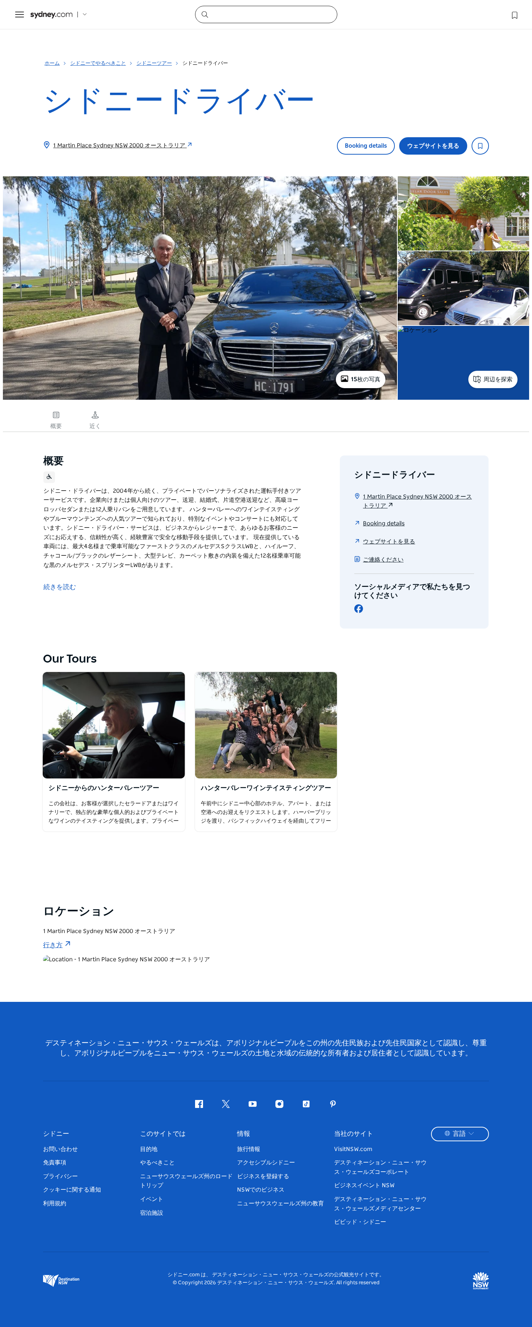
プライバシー (60, 1176)
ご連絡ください (383, 560)
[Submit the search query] (204, 14)
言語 (459, 1134)
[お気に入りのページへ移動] (514, 14)
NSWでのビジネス (260, 1190)
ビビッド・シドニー (360, 1222)
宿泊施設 (151, 1213)
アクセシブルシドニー (266, 1163)
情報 (243, 1134)
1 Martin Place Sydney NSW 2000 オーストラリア (120, 145)
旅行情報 (248, 1149)
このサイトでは (163, 1134)
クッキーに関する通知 (72, 1190)
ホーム (52, 63)
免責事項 (54, 1163)
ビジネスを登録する (263, 1176)
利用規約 (54, 1203)
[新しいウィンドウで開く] (114, 725)
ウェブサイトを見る (433, 146)
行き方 (53, 945)
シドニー (56, 1134)
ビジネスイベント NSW (364, 1185)
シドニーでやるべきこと (98, 63)
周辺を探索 (498, 379)
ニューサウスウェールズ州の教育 (280, 1203)
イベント (151, 1199)
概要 (56, 426)
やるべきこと (157, 1163)
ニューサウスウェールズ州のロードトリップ (186, 1181)
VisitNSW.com (353, 1149)
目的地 (148, 1149)
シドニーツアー (154, 63)
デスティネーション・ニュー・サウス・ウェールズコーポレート (380, 1167)
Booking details (366, 146)
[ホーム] (51, 14)
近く (95, 426)
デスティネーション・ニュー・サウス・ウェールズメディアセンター (380, 1203)
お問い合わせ (60, 1149)
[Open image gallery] (200, 399)
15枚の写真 (365, 379)
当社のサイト (353, 1134)
